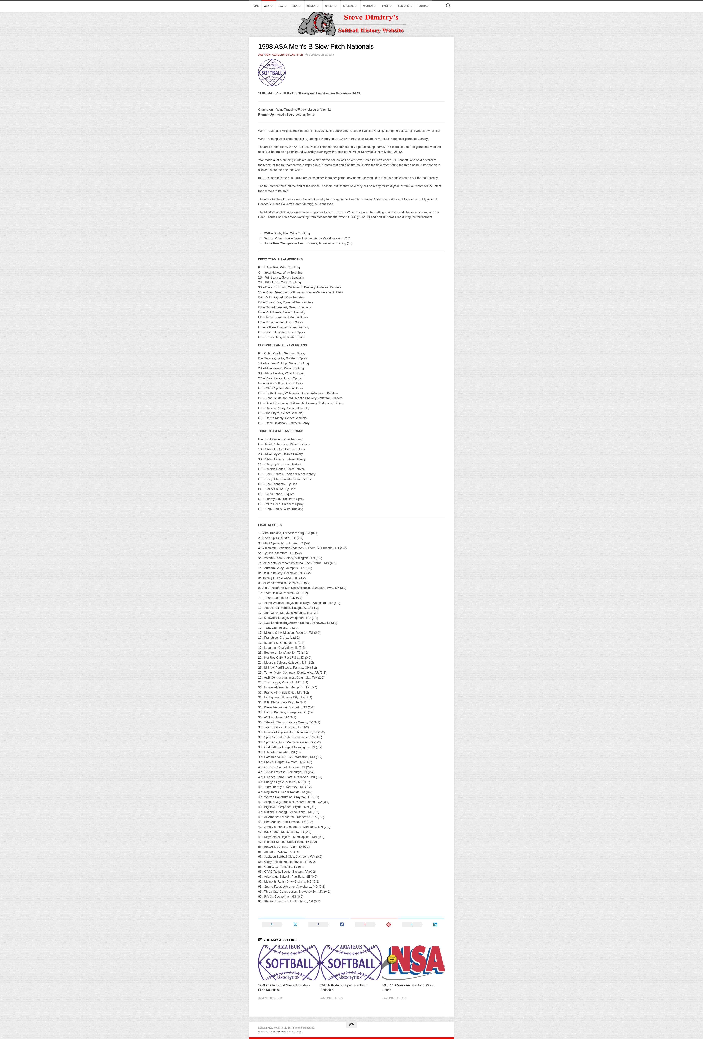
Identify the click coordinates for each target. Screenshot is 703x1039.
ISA (281, 6)
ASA (266, 6)
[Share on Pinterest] (375, 924)
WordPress (279, 1031)
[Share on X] (281, 924)
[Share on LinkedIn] (421, 924)
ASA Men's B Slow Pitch (287, 54)
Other (329, 6)
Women (368, 6)
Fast (385, 6)
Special (348, 6)
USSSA (311, 6)
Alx (301, 1031)
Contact (424, 6)
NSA (295, 6)
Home (255, 6)
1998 (260, 54)
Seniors (403, 6)
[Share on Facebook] (328, 924)
